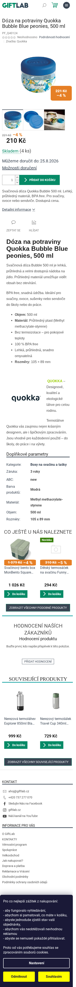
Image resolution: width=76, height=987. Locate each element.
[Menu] (66, 5)
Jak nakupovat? (12, 860)
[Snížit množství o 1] (17, 182)
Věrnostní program (14, 844)
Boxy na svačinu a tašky (48, 465)
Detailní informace (16, 209)
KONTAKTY (9, 839)
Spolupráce (9, 850)
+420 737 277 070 (20, 797)
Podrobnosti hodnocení (54, 37)
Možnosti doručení (19, 167)
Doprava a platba (13, 866)
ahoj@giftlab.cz (18, 791)
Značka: (16, 41)
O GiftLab (8, 834)
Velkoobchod (10, 855)
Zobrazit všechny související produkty (38, 762)
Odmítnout (19, 977)
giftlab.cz (14, 809)
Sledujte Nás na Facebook (25, 803)
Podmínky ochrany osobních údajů (24, 882)
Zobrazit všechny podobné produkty (38, 607)
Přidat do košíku (42, 180)
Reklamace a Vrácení (15, 871)
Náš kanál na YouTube (23, 816)
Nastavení (36, 963)
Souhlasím (54, 977)
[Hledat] (44, 5)
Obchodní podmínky (15, 876)
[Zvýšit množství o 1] (17, 177)
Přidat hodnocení (38, 661)
